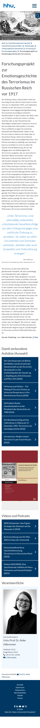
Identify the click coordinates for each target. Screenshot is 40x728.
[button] (37, 15)
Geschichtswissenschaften (12, 46)
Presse (20, 698)
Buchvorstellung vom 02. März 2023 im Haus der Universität (17, 538)
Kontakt (20, 685)
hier (36, 337)
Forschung (30, 48)
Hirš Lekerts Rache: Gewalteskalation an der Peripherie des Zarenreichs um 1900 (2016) (17, 407)
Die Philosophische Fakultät (19, 43)
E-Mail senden (10, 657)
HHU (4, 43)
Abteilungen (29, 46)
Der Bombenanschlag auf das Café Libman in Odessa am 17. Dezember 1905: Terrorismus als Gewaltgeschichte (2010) (18, 424)
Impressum (20, 687)
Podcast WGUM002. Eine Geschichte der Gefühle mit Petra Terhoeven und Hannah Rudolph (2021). (18, 568)
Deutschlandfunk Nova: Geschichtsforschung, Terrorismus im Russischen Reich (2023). (18, 552)
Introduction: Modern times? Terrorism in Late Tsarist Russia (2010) (17, 439)
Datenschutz (20, 690)
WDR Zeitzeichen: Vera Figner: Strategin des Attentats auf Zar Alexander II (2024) (17, 526)
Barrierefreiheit (20, 693)
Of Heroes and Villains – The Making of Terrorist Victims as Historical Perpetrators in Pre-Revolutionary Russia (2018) (17, 391)
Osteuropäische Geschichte (12, 48)
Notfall (20, 695)
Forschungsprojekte (9, 51)
